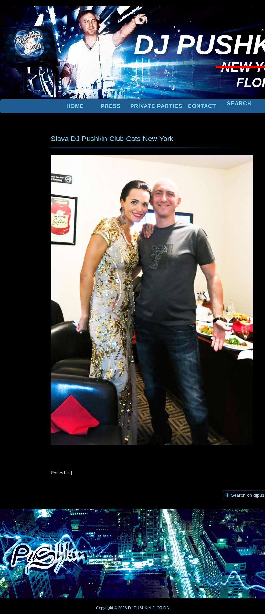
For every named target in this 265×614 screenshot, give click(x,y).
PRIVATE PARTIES (156, 106)
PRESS (111, 106)
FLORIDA (160, 608)
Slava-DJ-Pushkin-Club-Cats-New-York (112, 139)
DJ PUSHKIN (139, 608)
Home (75, 106)
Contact (202, 106)
